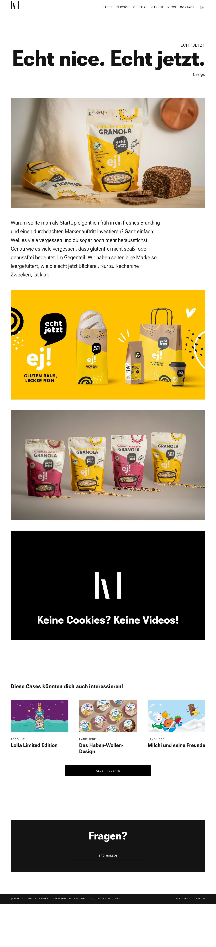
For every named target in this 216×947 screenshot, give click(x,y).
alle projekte (108, 770)
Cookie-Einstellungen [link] (105, 898)
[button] (201, 7)
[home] (20, 7)
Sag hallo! (108, 855)
